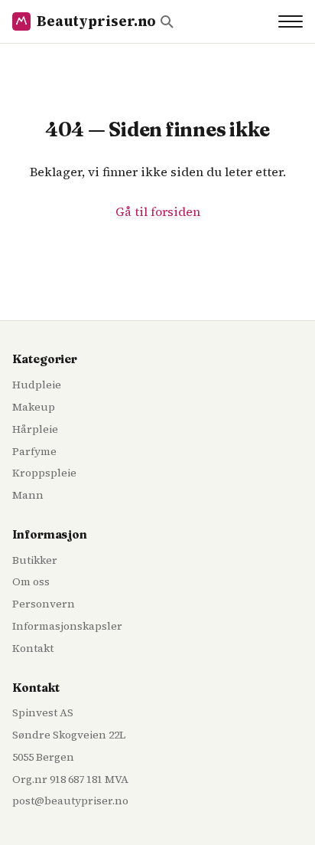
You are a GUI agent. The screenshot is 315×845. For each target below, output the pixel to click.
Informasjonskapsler (67, 626)
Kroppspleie (44, 472)
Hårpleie (35, 429)
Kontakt (33, 648)
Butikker (34, 560)
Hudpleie (36, 384)
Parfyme (34, 451)
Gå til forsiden (157, 211)
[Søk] (166, 21)
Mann (28, 495)
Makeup (33, 406)
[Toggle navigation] (290, 21)
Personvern (43, 603)
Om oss (31, 581)
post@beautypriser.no (70, 800)
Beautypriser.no (96, 21)
